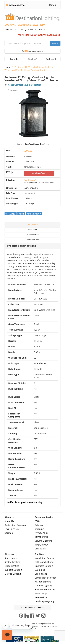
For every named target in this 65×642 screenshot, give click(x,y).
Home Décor (41, 597)
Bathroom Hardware (45, 589)
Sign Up (31, 59)
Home (8, 67)
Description (32, 229)
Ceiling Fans (41, 573)
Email (20, 214)
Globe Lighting (12, 565)
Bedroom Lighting (44, 565)
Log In (13, 59)
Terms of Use (41, 536)
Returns (39, 525)
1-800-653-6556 (16, 5)
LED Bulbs (40, 569)
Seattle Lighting (12, 562)
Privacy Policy (41, 532)
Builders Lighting (13, 569)
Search (55, 43)
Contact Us (40, 548)
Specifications (32, 224)
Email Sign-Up (12, 528)
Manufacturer (32, 239)
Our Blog (22, 29)
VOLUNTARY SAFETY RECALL (32, 607)
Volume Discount (43, 540)
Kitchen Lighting (43, 581)
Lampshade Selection (45, 577)
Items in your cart (34, 51)
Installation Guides (44, 558)
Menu (53, 5)
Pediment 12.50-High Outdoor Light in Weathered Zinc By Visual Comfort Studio (29, 69)
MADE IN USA (41, 544)
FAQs (37, 521)
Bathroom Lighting (44, 562)
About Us (32, 29)
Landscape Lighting (44, 601)
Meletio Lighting (13, 573)
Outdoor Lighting (43, 585)
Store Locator (10, 29)
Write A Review (33, 214)
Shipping (39, 528)
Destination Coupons (15, 525)
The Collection (32, 234)
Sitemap (9, 532)
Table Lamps (41, 593)
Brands (42, 29)
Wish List (50, 59)
